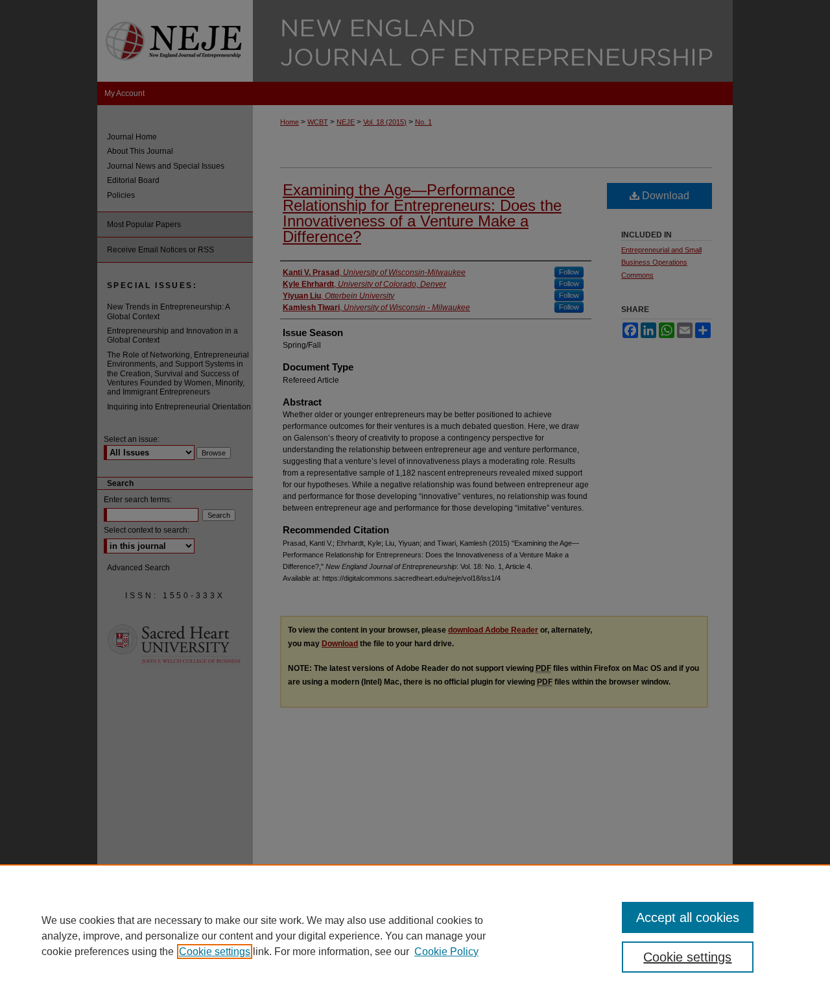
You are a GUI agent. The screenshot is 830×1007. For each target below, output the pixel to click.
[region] (415, 935)
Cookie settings (214, 951)
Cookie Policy (446, 951)
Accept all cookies (687, 917)
